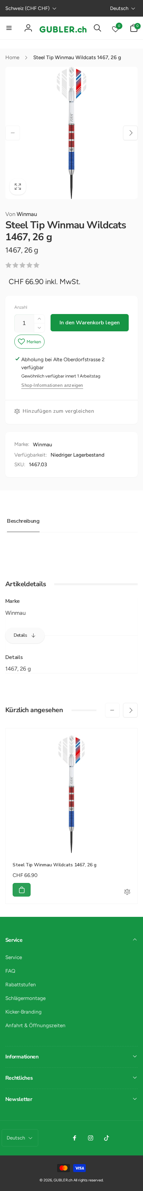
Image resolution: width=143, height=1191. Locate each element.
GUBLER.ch (63, 1180)
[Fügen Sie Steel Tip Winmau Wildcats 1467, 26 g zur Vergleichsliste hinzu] (127, 893)
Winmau (21, 214)
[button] (9, 28)
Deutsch (119, 8)
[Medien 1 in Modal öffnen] (71, 133)
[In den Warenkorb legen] (22, 890)
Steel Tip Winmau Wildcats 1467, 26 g (54, 865)
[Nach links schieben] (12, 133)
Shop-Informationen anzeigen (52, 385)
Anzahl (20, 307)
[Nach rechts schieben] (130, 133)
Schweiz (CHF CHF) (27, 8)
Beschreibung (23, 521)
